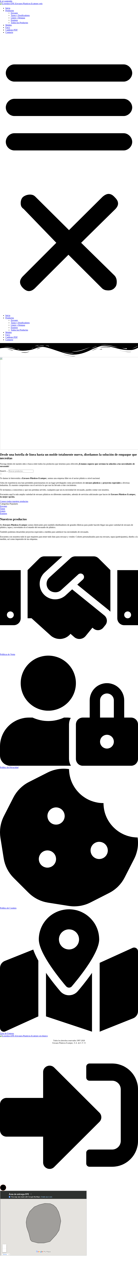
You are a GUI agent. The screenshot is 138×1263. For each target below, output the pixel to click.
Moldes (8, 25)
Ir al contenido (6, 1)
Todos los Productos (19, 23)
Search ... (4, 471)
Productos (9, 10)
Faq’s (7, 27)
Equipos (14, 20)
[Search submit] (1, 474)
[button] (69, 174)
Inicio (7, 8)
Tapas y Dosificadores (20, 15)
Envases (14, 13)
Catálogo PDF (11, 30)
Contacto (9, 32)
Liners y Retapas (18, 18)
